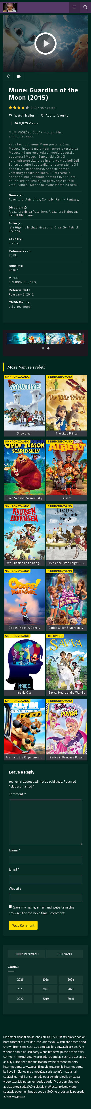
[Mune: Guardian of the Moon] (17, 338)
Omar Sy (60, 227)
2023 (20, 989)
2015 (12, 255)
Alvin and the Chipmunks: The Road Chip (33, 757)
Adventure (16, 199)
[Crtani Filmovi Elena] (10, 7)
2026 (20, 979)
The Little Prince (67, 433)
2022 (45, 989)
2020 (20, 998)
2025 (45, 979)
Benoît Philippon (21, 215)
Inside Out (24, 692)
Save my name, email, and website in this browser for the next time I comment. (41, 910)
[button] (43, 348)
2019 (45, 998)
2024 (71, 979)
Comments (18, 76)
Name (14, 850)
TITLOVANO (64, 954)
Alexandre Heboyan (63, 211)
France (14, 243)
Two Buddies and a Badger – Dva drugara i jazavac (40, 563)
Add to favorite (57, 115)
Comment (17, 794)
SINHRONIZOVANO (22, 282)
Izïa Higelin (17, 227)
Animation (32, 199)
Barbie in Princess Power (66, 757)
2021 (71, 989)
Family (60, 199)
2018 (71, 998)
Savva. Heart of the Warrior (67, 692)
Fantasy (72, 199)
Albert (67, 498)
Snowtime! (24, 433)
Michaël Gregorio (40, 227)
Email (14, 869)
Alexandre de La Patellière (28, 211)
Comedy (48, 199)
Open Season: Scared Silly (24, 498)
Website (15, 888)
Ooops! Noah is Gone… (24, 627)
